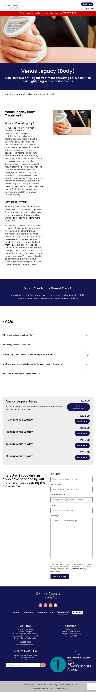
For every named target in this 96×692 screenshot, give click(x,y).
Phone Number (57, 494)
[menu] (92, 8)
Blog (52, 612)
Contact (77, 612)
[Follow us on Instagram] (50, 605)
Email (53, 505)
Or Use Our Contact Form (25, 644)
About (16, 612)
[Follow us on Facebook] (45, 605)
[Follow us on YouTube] (55, 605)
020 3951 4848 (69, 13)
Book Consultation (78, 407)
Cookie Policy (41, 685)
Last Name (55, 484)
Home (7, 94)
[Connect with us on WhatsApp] (40, 605)
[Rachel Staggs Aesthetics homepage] (12, 6)
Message (54, 515)
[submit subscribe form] (43, 665)
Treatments (18, 94)
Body (28, 94)
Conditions (41, 612)
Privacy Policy (29, 685)
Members (63, 612)
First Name (55, 474)
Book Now (87, 4)
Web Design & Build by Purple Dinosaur (63, 685)
